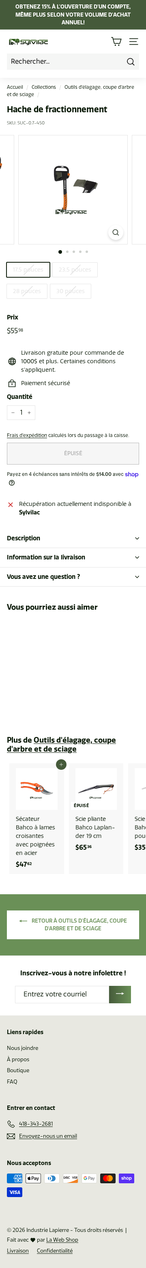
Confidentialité (55, 1251)
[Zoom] (115, 232)
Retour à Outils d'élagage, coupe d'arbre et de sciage (78, 925)
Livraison (18, 1251)
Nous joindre (22, 1048)
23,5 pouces (75, 269)
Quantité (19, 397)
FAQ (12, 1082)
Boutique (18, 1070)
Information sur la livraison (46, 557)
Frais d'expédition (27, 435)
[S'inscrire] (120, 994)
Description (23, 538)
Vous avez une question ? (43, 576)
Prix (12, 317)
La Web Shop (62, 1240)
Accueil (15, 87)
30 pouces (70, 291)
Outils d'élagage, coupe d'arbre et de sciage (61, 744)
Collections (44, 87)
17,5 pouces (28, 269)
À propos (18, 1059)
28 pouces (27, 291)
